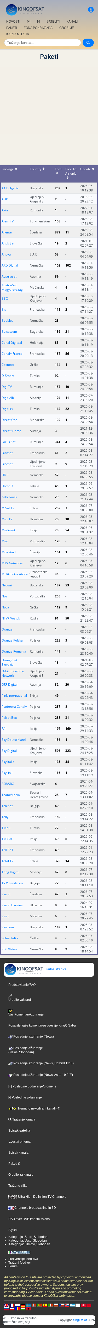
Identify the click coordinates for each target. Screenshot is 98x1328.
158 (57, 221)
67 (57, 872)
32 (57, 684)
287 (57, 706)
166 (57, 772)
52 (57, 475)
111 (57, 309)
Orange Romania (14, 651)
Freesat (7, 464)
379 (57, 232)
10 (67, 386)
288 (57, 717)
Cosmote (8, 364)
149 (57, 651)
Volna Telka (10, 938)
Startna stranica (55, 969)
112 (57, 607)
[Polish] (56, 1305)
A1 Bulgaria (10, 188)
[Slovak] (67, 1305)
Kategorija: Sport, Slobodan (28, 1237)
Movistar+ (9, 552)
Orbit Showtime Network (13, 673)
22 (67, 409)
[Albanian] (28, 1308)
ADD (5, 199)
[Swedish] (28, 1305)
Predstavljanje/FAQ (22, 985)
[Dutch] (17, 1305)
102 (57, 265)
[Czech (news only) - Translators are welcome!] (61, 1305)
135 (57, 761)
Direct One (9, 420)
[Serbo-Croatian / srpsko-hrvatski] (12, 1308)
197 (57, 728)
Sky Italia (8, 761)
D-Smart (8, 375)
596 (57, 750)
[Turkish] (89, 1305)
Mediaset (8, 530)
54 (67, 530)
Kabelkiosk (9, 497)
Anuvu (6, 254)
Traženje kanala (23, 1119)
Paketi (12, 1163)
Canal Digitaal (12, 342)
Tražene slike (17, 1186)
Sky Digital (9, 750)
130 (57, 420)
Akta (5, 210)
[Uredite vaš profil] (91, 10)
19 (57, 243)
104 (57, 397)
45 (57, 486)
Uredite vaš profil (20, 1000)
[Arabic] (83, 1305)
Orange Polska (12, 640)
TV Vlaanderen (12, 883)
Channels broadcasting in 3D (35, 1208)
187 (57, 353)
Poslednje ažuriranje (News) (33, 1036)
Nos (4, 596)
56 (67, 353)
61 (57, 453)
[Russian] (6, 1308)
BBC (5, 298)
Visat (5, 916)
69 (57, 839)
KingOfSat (79, 1320)
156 (57, 739)
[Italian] (50, 1305)
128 (57, 541)
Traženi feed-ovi (19, 1262)
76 (57, 519)
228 (57, 640)
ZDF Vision (9, 949)
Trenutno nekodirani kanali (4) (38, 1108)
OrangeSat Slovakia (9, 662)
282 (57, 508)
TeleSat (7, 806)
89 (57, 276)
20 (67, 684)
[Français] (12, 1305)
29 (57, 497)
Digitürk (7, 409)
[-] (38, 21)
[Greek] (72, 1305)
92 (57, 375)
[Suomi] (78, 1305)
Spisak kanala (18, 1152)
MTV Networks (12, 563)
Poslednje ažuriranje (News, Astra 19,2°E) (43, 1075)
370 (57, 861)
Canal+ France (12, 353)
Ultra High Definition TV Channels (41, 1197)
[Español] (45, 1305)
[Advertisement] (49, 113)
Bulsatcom (9, 331)
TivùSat (7, 839)
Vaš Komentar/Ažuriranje (26, 1014)
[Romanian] (17, 1308)
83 (57, 342)
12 (57, 563)
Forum (13, 1266)
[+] (28, 21)
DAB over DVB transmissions (29, 1219)
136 (57, 331)
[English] (6, 1305)
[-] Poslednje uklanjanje (25, 1097)
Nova (5, 607)
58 (57, 254)
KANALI (72, 21)
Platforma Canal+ (14, 706)
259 (57, 188)
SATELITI (53, 21)
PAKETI (11, 28)
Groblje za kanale (20, 1174)
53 (67, 585)
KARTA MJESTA (17, 34)
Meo (5, 541)
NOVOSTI (13, 21)
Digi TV (7, 386)
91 (57, 618)
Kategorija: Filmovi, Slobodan (29, 1244)
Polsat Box (9, 717)
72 (57, 828)
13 (57, 662)
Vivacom (8, 927)
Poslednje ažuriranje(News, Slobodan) (25, 1050)
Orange (7, 629)
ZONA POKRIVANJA (38, 28)
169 (68, 728)
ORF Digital (10, 684)
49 (57, 695)
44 (57, 574)
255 (57, 596)
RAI (4, 728)
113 (57, 409)
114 (57, 364)
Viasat (6, 894)
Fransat (7, 453)
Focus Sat (8, 442)
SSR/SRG (8, 784)
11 (67, 232)
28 (57, 320)
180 (57, 817)
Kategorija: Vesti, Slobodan (27, 1240)
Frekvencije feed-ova (23, 1259)
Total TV (7, 861)
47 (57, 894)
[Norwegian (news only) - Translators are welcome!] (34, 1305)
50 (67, 618)
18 (67, 519)
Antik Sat (8, 243)
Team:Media (11, 795)
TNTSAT (7, 850)
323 (68, 750)
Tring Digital (10, 872)
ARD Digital (10, 265)
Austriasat (9, 276)
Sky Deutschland (14, 739)
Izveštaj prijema (19, 1141)
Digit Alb (8, 397)
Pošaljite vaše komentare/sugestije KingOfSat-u (42, 1025)
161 (57, 552)
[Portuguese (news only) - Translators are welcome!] (39, 1305)
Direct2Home (11, 431)
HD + (5, 475)
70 (57, 530)
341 (57, 442)
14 (67, 861)
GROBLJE (66, 28)
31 (67, 717)
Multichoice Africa (15, 574)
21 (67, 331)
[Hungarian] (23, 1308)
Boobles (7, 320)
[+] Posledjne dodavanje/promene (32, 1086)
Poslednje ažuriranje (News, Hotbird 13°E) (43, 1063)
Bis (4, 309)
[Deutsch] (23, 1305)
